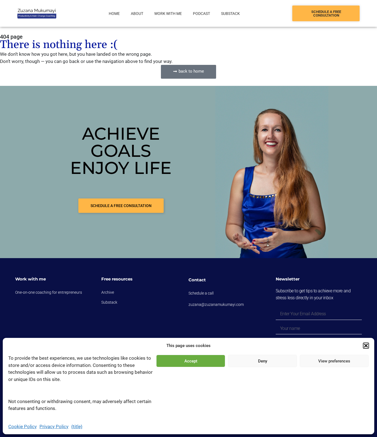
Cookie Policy (22, 426)
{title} (77, 426)
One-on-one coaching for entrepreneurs (48, 292)
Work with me (168, 13)
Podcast (201, 13)
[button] (366, 345)
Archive (107, 292)
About (137, 13)
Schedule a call (201, 293)
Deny (262, 361)
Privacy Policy (53, 426)
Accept (190, 361)
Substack (230, 13)
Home (114, 13)
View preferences (334, 361)
